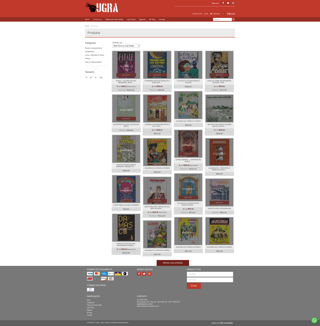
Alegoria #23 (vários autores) (188, 121)
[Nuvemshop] (222, 323)
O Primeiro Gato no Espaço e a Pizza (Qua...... (157, 82)
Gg (101, 77)
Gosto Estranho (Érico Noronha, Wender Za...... (126, 166)
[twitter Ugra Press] (144, 274)
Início (87, 19)
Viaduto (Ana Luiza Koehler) (219, 208)
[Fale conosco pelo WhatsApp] (314, 320)
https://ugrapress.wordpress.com (148, 306)
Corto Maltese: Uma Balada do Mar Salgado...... (157, 207)
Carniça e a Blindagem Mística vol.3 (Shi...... (157, 125)
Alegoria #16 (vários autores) (188, 247)
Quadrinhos (89, 51)
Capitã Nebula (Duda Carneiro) (126, 205)
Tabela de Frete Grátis (114, 19)
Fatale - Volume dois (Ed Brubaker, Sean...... (126, 82)
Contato (162, 19)
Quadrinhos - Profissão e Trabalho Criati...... (219, 169)
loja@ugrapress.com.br (145, 304)
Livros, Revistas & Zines (94, 55)
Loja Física (131, 19)
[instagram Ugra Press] (149, 274)
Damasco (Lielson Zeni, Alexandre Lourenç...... (126, 244)
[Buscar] (233, 19)
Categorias (97, 19)
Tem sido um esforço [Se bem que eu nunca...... (219, 125)
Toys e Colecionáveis (93, 62)
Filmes (87, 59)
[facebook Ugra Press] (139, 274)
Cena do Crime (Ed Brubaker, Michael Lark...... (219, 82)
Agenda (142, 19)
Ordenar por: (117, 43)
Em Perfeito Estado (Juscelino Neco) (126, 125)
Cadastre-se (197, 13)
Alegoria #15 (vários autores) (219, 247)
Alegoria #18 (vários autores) (157, 168)
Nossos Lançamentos (93, 48)
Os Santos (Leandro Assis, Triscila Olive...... (188, 204)
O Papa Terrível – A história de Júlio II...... (188, 160)
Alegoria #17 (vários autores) (157, 250)
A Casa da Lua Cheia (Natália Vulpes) (188, 82)
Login (206, 13)
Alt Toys (152, 19)
